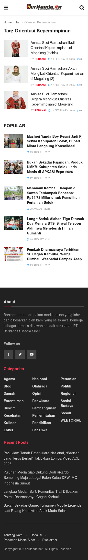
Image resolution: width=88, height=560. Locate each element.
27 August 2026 (39, 178)
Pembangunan (44, 408)
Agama (9, 378)
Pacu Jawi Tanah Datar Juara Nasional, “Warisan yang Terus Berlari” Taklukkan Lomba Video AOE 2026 (41, 458)
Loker (8, 429)
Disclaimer (49, 539)
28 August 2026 (39, 208)
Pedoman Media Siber (19, 539)
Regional (68, 393)
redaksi (40, 59)
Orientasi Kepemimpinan (40, 22)
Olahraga (39, 386)
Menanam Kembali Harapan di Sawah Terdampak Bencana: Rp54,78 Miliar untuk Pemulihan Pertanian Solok (53, 195)
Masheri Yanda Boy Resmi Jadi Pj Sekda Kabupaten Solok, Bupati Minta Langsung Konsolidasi (54, 141)
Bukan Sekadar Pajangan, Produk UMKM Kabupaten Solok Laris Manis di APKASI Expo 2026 (55, 167)
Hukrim (9, 408)
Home (8, 22)
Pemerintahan (43, 415)
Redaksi (36, 534)
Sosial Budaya (67, 403)
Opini (36, 393)
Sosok (66, 412)
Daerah (9, 393)
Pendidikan (41, 422)
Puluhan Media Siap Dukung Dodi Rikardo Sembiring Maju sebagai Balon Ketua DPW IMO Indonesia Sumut (40, 477)
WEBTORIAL (71, 420)
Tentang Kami (13, 534)
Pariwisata (40, 400)
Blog (7, 386)
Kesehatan (13, 415)
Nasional (39, 378)
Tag (18, 22)
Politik (66, 386)
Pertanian (69, 378)
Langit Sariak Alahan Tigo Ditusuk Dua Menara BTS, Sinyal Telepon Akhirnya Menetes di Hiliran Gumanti (55, 225)
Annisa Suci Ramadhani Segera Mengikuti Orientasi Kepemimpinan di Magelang (52, 98)
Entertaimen (14, 400)
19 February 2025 (62, 59)
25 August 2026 (39, 152)
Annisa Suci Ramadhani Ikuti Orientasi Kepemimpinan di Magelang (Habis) (53, 47)
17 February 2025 (62, 85)
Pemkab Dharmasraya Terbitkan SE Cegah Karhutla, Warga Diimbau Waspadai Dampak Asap (54, 254)
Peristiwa (39, 429)
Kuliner (10, 422)
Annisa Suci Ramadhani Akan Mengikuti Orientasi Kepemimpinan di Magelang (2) (57, 73)
